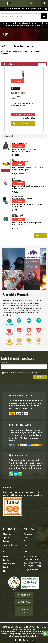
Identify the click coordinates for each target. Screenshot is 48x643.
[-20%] (24, 83)
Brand (5, 556)
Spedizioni (7, 537)
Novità (5, 567)
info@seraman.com (31, 569)
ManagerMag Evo (29, 629)
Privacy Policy (24, 594)
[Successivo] (44, 64)
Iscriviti (40, 377)
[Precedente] (40, 64)
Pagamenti (7, 541)
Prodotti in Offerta (10, 563)
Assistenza (28, 533)
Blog (5, 570)
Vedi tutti (39, 236)
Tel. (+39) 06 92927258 (32, 562)
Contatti (27, 537)
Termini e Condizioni (10, 544)
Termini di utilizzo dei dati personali (27, 372)
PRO (25, 544)
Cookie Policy (24, 602)
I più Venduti (8, 559)
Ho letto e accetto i (10, 373)
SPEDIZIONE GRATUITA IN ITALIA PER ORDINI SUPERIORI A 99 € (22, 9)
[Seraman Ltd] (10, 3)
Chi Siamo (7, 533)
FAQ (25, 541)
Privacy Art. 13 (24, 611)
